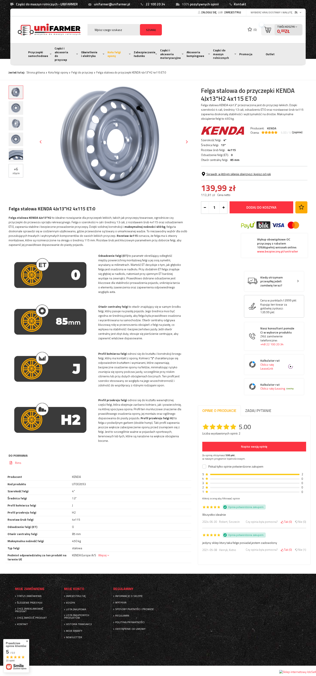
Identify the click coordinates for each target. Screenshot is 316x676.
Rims (18, 463)
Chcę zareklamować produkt (29, 610)
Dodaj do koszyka (261, 207)
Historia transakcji (79, 624)
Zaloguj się (209, 12)
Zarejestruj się (76, 596)
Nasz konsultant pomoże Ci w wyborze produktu (277, 336)
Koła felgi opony (114, 54)
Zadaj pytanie (258, 410)
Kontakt (240, 4)
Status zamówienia (29, 596)
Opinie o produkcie (219, 410)
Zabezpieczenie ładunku (144, 54)
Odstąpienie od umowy (130, 629)
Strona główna (35, 72)
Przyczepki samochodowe (38, 54)
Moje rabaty (74, 631)
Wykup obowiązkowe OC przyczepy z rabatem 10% (277, 245)
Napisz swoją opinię (254, 446)
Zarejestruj (232, 12)
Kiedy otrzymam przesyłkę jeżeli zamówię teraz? (271, 281)
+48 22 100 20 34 (272, 344)
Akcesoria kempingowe (195, 54)
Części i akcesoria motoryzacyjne (170, 54)
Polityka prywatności (129, 622)
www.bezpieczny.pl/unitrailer (277, 251)
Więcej (102, 555)
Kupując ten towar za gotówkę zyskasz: (273, 306)
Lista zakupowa (76, 609)
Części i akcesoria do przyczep (61, 54)
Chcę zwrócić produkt (32, 617)
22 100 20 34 (155, 4)
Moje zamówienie (29, 589)
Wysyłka (120, 602)
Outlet (270, 54)
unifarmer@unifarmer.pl (112, 4)
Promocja (245, 54)
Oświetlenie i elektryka (89, 54)
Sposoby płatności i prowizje (134, 609)
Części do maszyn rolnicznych (221, 54)
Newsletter (74, 637)
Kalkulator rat (270, 364)
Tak (287, 522)
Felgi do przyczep (82, 72)
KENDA (271, 128)
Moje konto (74, 589)
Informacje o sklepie (129, 596)
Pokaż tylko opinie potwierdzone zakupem (235, 466)
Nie (301, 522)
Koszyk (70, 602)
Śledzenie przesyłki (29, 602)
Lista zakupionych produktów (76, 616)
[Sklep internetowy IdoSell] (297, 672)
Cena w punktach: (271, 300)
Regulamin (122, 615)
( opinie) (297, 132)
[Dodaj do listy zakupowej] (301, 207)
